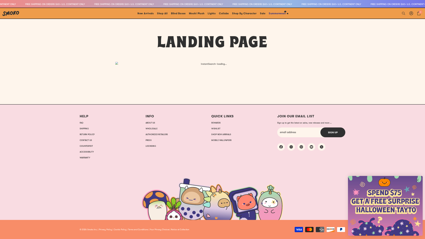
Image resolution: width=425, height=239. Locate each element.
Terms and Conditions (138, 229)
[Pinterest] (301, 147)
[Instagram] (291, 147)
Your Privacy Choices (159, 229)
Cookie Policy (120, 229)
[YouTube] (311, 147)
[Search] (404, 13)
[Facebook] (281, 147)
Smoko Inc (92, 229)
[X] (321, 147)
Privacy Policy (105, 229)
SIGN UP (333, 132)
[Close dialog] (417, 180)
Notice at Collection (180, 229)
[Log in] (411, 13)
